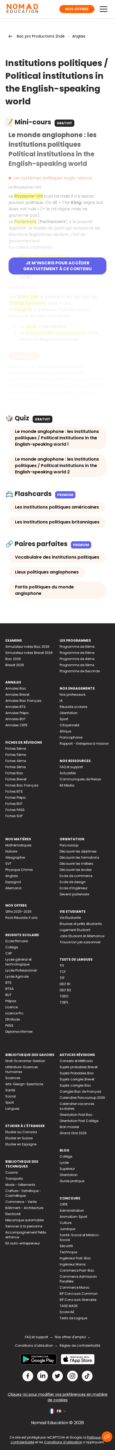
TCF (63, 971)
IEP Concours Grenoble (78, 1299)
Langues (12, 1108)
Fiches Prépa (15, 797)
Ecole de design (73, 882)
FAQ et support (71, 767)
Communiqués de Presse (80, 779)
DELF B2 (65, 990)
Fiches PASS (15, 810)
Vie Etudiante (70, 917)
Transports (14, 1178)
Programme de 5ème (77, 652)
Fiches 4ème (15, 761)
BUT (8, 995)
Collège (11, 947)
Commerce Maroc (75, 1287)
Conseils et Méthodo (76, 1061)
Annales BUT (15, 719)
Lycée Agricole (17, 976)
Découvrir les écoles (76, 869)
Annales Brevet (17, 694)
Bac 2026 (13, 659)
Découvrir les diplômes (78, 851)
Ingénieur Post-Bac (75, 1258)
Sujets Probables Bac (77, 1073)
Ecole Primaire (16, 941)
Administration (72, 1210)
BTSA (9, 988)
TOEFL (64, 1002)
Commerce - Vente (21, 1201)
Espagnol (13, 882)
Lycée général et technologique (18, 961)
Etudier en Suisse (19, 1138)
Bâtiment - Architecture (24, 1208)
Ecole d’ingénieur (73, 888)
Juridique (67, 1229)
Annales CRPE (16, 725)
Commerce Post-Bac (77, 1270)
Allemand (13, 888)
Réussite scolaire (73, 706)
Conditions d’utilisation (63, 1442)
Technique (68, 1252)
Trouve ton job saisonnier (80, 942)
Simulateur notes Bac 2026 (27, 646)
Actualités (68, 773)
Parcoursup (69, 845)
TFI (62, 965)
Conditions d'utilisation (34, 1345)
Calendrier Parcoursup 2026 (82, 1097)
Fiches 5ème (15, 754)
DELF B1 (65, 984)
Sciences (12, 1078)
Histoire (11, 851)
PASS (9, 1025)
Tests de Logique (73, 1318)
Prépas (10, 1001)
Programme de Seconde (80, 671)
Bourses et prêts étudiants (81, 923)
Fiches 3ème (15, 767)
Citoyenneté (69, 725)
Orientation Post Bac (76, 1114)
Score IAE (67, 1312)
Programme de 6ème (77, 646)
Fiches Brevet (15, 779)
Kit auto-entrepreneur (22, 1243)
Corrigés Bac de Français (80, 1091)
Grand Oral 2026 (73, 1133)
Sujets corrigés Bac (75, 1085)
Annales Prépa (17, 713)
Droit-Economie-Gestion (25, 1061)
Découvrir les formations (79, 857)
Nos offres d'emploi (70, 1337)
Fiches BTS (14, 791)
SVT (8, 863)
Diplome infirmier (19, 1031)
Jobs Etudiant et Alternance (82, 936)
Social (10, 1096)
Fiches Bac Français (22, 785)
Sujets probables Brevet (79, 1067)
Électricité (13, 1214)
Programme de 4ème (77, 659)
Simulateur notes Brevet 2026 (29, 652)
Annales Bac (15, 688)
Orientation (69, 713)
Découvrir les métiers (76, 863)
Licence (11, 1007)
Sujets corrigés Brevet (77, 1079)
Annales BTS (15, 706)
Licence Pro (14, 1013)
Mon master (69, 1127)
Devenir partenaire (74, 894)
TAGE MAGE (69, 1306)
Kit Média (67, 785)
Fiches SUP (13, 816)
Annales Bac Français (23, 700)
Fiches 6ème (15, 748)
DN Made (12, 1019)
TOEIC (64, 996)
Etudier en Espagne (20, 1144)
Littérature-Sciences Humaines (21, 1069)
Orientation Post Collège (79, 1121)
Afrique (65, 731)
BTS (8, 982)
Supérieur (67, 1168)
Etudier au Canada (21, 1132)
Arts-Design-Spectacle (24, 1084)
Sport (64, 719)
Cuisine (11, 1172)
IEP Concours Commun (79, 1293)
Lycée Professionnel (21, 970)
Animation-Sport (73, 1216)
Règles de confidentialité (80, 1345)
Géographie (15, 857)
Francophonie (71, 737)
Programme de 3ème (77, 665)
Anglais (78, 36)
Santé (10, 1090)
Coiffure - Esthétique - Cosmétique (23, 1193)
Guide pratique (72, 1181)
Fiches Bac (14, 773)
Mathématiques (18, 845)
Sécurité (66, 1246)
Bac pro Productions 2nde (41, 36)
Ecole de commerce (76, 876)
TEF (62, 978)
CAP (8, 953)
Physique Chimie (19, 869)
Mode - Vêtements (20, 1184)
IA (61, 700)
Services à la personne (23, 1226)
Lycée (64, 1162)
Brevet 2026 (14, 665)
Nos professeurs (73, 694)
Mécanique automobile (24, 1220)
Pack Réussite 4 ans (21, 917)
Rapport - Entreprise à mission (84, 743)
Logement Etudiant (75, 930)
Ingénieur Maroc (73, 1264)
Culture (65, 1222)
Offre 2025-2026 (18, 911)
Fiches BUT (14, 803)
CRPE (64, 1204)
